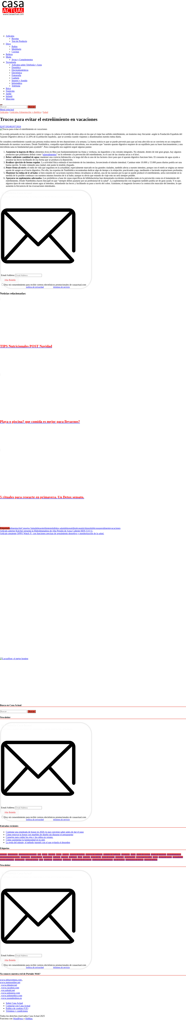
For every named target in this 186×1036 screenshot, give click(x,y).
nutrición (83, 528)
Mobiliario (16, 49)
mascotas (64, 857)
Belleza (9, 54)
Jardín (8, 93)
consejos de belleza (77, 854)
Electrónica (17, 72)
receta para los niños (144, 857)
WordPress (18, 1018)
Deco (8, 44)
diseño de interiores (158, 854)
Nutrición (10, 91)
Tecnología (11, 62)
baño (39, 854)
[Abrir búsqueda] (1, 104)
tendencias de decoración (82, 860)
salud (41, 860)
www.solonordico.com (11, 995)
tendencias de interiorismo (102, 860)
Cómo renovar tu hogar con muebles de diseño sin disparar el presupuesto (39, 834)
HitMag (28, 1018)
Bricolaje (51, 854)
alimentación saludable (27, 854)
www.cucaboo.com (10, 987)
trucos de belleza (150, 860)
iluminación (25, 857)
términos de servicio (61, 287)
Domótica (16, 67)
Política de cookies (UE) (17, 1008)
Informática (17, 83)
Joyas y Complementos (22, 59)
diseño (133, 854)
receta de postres (108, 857)
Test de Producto (19, 41)
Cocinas (15, 51)
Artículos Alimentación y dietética (25, 112)
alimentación (15, 528)
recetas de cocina (165, 857)
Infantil (9, 96)
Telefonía (16, 86)
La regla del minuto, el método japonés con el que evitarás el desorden (38, 842)
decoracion (125, 854)
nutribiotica (74, 528)
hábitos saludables (60, 528)
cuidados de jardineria (112, 854)
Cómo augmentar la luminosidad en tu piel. (25, 840)
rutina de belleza (31, 860)
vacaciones (115, 528)
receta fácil (119, 857)
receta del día (96, 857)
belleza (45, 854)
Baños (14, 46)
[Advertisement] (53, 25)
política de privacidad (35, 287)
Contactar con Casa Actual (18, 1006)
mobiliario (73, 857)
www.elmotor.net (9, 985)
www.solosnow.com (10, 993)
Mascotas (10, 99)
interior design (36, 857)
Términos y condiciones (17, 1011)
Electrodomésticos (20, 70)
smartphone (57, 860)
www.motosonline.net (10, 982)
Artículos (10, 36)
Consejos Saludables (30, 528)
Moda (8, 57)
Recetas (15, 38)
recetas (155, 857)
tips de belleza (119, 860)
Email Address (7, 275)
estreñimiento (46, 528)
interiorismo (47, 857)
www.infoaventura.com (11, 980)
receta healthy (129, 857)
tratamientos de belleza (134, 860)
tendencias (67, 860)
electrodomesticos (174, 854)
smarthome (48, 860)
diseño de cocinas (143, 854)
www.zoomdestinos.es (11, 998)
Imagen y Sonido (19, 80)
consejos (65, 854)
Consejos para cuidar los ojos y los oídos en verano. (29, 837)
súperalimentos (49, 154)
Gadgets (15, 78)
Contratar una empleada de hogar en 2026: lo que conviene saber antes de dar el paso (45, 832)
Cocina (59, 854)
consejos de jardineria (94, 854)
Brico (8, 88)
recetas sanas (20, 860)
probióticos (92, 528)
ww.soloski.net (8, 990)
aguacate (3, 854)
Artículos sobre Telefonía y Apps (27, 65)
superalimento (104, 528)
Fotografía (16, 75)
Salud (45, 112)
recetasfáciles (177, 857)
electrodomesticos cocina (10, 857)
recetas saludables (7, 860)
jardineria (56, 857)
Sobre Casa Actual (14, 1003)
